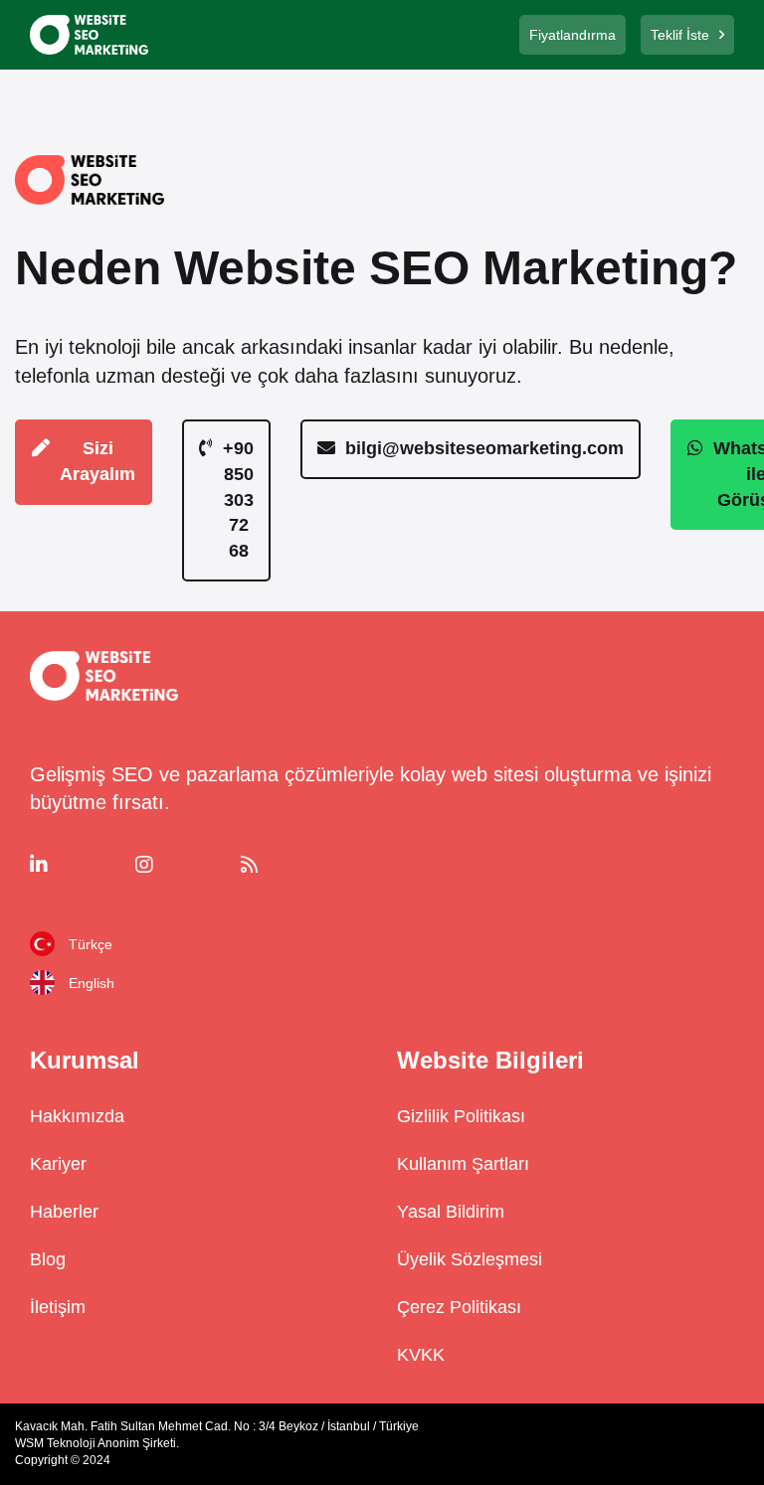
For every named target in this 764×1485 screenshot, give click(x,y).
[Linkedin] (75, 865)
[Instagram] (181, 865)
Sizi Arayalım (97, 461)
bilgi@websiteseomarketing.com (484, 448)
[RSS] (286, 865)
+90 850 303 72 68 (238, 499)
